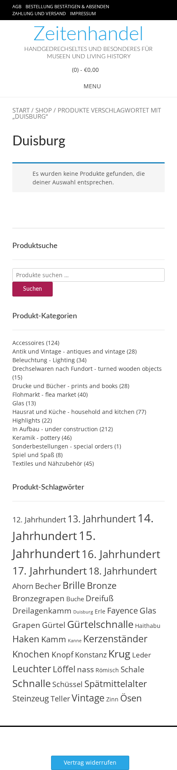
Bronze (101, 585)
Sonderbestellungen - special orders (62, 446)
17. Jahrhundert (49, 570)
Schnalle (31, 683)
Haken (26, 639)
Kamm (53, 639)
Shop (43, 110)
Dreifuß (100, 598)
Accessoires (28, 343)
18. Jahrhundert (122, 570)
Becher (48, 586)
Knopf (62, 654)
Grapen (26, 625)
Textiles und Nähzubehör (47, 463)
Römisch (107, 670)
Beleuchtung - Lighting (43, 360)
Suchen (32, 289)
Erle (100, 611)
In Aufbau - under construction (55, 429)
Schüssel (67, 684)
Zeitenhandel (88, 34)
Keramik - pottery (36, 437)
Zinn (112, 699)
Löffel (64, 669)
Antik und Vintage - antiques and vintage (68, 351)
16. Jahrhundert (121, 554)
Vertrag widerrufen (90, 762)
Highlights (26, 420)
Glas (18, 403)
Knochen (31, 654)
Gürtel (53, 625)
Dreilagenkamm (42, 610)
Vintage (88, 697)
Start (21, 110)
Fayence (122, 610)
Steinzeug (30, 698)
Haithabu (148, 626)
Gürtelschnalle (100, 624)
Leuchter (31, 668)
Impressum (83, 13)
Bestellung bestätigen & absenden (67, 6)
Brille (74, 585)
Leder (141, 655)
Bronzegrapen (38, 598)
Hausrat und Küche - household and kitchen (73, 412)
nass (85, 669)
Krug (119, 653)
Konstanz (91, 654)
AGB (16, 6)
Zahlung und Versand (39, 13)
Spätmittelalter (115, 684)
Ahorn (22, 586)
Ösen (131, 698)
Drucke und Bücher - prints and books (65, 386)
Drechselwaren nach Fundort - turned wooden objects (87, 368)
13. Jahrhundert (102, 518)
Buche (75, 599)
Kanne (75, 641)
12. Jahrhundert (39, 519)
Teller (60, 698)
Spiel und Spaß (33, 455)
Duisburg (83, 612)
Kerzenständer (115, 638)
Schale (132, 669)
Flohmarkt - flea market (44, 394)
